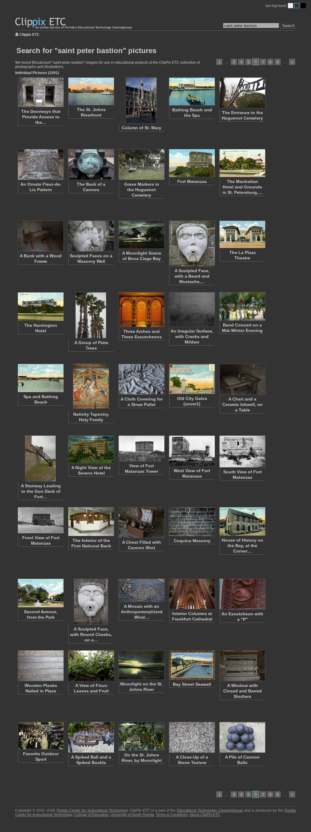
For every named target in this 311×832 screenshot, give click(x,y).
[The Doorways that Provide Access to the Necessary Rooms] (40, 92)
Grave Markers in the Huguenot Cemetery (141, 190)
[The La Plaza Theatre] (242, 234)
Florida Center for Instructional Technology (91, 810)
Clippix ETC (29, 34)
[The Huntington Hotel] (40, 306)
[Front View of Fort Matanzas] (40, 520)
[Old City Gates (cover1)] (191, 379)
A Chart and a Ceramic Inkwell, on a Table (242, 404)
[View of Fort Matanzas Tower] (141, 448)
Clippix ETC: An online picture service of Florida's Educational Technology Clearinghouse (74, 23)
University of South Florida (132, 815)
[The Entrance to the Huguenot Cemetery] (242, 92)
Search (288, 25)
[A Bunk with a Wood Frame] (40, 236)
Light (290, 5)
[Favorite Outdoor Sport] (40, 735)
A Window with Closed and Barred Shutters (242, 691)
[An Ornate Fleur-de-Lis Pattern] (40, 164)
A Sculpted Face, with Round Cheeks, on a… (91, 634)
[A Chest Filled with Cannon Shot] (141, 522)
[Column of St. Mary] (141, 100)
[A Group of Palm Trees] (91, 315)
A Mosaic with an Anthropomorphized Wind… (141, 612)
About (205, 815)
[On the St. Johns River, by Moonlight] (141, 736)
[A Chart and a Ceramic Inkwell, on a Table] (242, 379)
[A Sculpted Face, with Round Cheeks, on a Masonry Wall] (91, 602)
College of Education (91, 815)
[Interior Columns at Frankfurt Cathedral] (191, 594)
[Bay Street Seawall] (191, 665)
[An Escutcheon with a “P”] (242, 594)
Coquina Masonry (192, 540)
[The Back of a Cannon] (91, 164)
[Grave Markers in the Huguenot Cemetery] (141, 164)
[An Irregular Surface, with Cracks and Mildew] (191, 309)
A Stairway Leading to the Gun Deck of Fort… (41, 491)
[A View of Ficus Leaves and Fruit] (91, 665)
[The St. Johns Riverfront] (91, 91)
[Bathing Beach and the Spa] (191, 91)
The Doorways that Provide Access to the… (40, 117)
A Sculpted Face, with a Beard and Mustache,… (192, 276)
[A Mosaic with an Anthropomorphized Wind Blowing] (141, 590)
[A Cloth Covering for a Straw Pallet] (141, 379)
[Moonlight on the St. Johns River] (141, 665)
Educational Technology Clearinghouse (210, 810)
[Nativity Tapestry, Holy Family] (91, 387)
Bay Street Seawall (192, 684)
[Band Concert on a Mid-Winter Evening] (242, 306)
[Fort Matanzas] (191, 163)
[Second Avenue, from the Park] (40, 593)
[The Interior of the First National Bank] (91, 521)
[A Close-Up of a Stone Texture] (191, 737)
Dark (303, 5)
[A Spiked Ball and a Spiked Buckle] (91, 737)
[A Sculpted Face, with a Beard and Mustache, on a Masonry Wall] (191, 243)
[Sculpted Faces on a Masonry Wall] (91, 236)
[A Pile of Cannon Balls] (242, 737)
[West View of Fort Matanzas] (191, 450)
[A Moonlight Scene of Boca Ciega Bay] (141, 235)
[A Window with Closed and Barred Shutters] (242, 665)
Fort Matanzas (192, 181)
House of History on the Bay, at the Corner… (242, 545)
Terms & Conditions (172, 815)
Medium (296, 5)
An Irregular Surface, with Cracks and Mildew (192, 336)
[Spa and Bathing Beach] (40, 378)
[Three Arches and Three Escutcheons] (141, 309)
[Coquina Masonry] (191, 521)
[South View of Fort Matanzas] (242, 451)
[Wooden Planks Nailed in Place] (40, 665)
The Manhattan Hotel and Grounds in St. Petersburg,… (242, 187)
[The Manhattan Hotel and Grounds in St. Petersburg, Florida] (242, 163)
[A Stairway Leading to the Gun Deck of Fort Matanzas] (40, 458)
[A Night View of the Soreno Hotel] (91, 449)
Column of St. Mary (141, 127)
